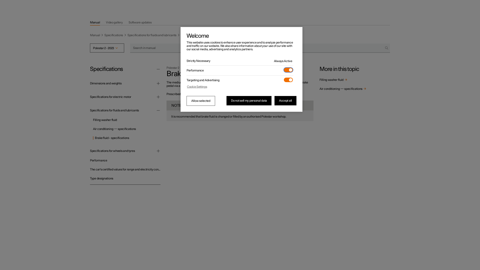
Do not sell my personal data (249, 100)
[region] (241, 69)
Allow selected (200, 100)
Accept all (285, 100)
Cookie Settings (197, 86)
